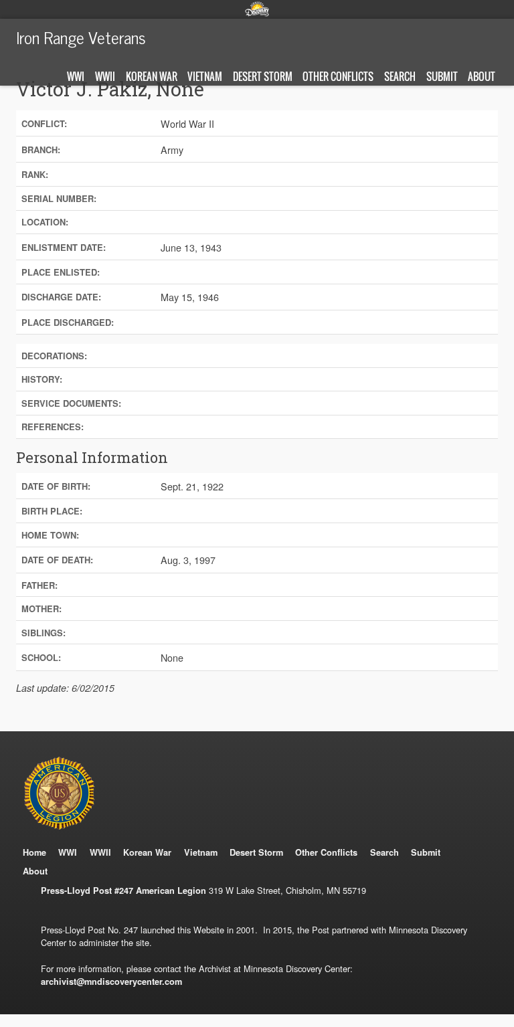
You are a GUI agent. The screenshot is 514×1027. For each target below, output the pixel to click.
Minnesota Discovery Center (257, 8)
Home (34, 852)
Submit (442, 76)
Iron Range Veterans (81, 37)
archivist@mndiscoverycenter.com (111, 981)
